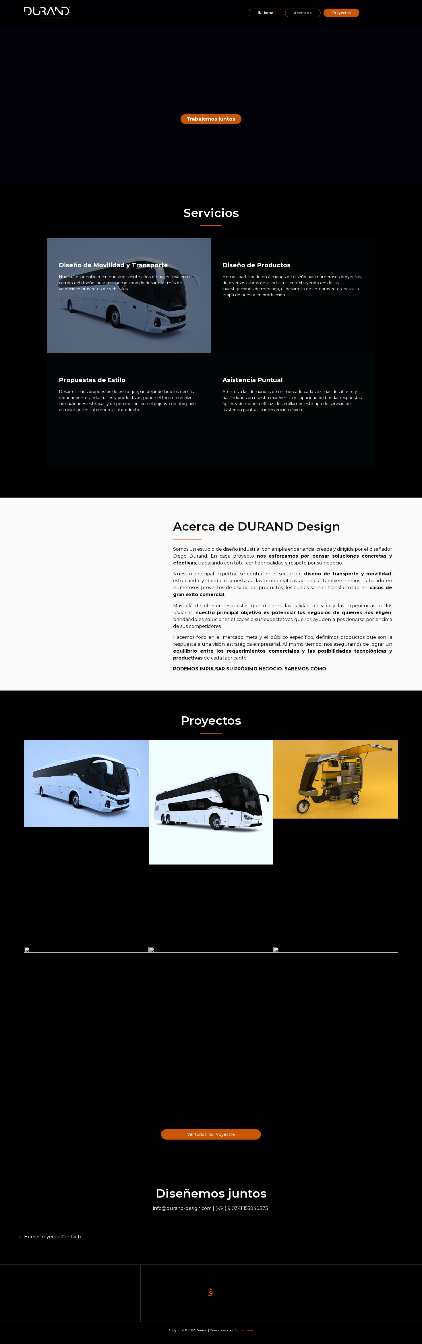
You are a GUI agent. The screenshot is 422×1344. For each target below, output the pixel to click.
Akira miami (243, 1330)
